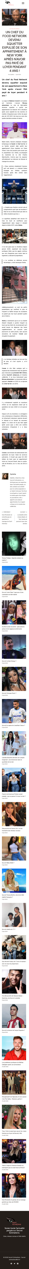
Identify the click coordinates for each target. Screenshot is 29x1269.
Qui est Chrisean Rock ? (9, 693)
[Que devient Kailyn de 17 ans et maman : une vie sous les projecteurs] (14, 947)
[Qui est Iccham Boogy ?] (14, 647)
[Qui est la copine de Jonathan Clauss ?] (14, 711)
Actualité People (14, 29)
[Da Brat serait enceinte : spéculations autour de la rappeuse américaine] (14, 612)
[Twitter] (14, 1263)
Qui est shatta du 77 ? (8, 929)
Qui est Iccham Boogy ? (9, 661)
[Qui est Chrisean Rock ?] (14, 679)
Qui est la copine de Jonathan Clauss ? (13, 725)
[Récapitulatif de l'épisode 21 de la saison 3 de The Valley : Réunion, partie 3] (14, 1082)
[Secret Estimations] (10, 3)
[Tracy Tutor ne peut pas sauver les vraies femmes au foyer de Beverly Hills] (14, 1117)
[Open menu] (23, 3)
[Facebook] (11, 1263)
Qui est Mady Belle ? (8, 863)
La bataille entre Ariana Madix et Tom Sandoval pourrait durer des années (21, 518)
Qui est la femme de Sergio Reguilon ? (13, 1030)
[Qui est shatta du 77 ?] (14, 915)
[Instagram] (17, 1263)
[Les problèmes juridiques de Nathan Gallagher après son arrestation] (14, 1048)
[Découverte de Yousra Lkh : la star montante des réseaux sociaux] (14, 814)
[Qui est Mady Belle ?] (14, 848)
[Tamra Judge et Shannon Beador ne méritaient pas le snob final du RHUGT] (14, 1151)
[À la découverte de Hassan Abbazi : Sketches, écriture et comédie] (14, 981)
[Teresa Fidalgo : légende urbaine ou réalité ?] (14, 544)
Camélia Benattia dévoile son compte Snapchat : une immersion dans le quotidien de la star (13, 760)
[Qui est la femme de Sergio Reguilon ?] (14, 1016)
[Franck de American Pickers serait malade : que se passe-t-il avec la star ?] (14, 780)
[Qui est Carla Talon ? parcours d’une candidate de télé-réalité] (14, 578)
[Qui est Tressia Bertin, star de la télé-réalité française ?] (14, 881)
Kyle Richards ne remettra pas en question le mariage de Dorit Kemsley (7, 518)
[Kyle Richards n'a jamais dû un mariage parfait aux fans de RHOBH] (14, 1185)
